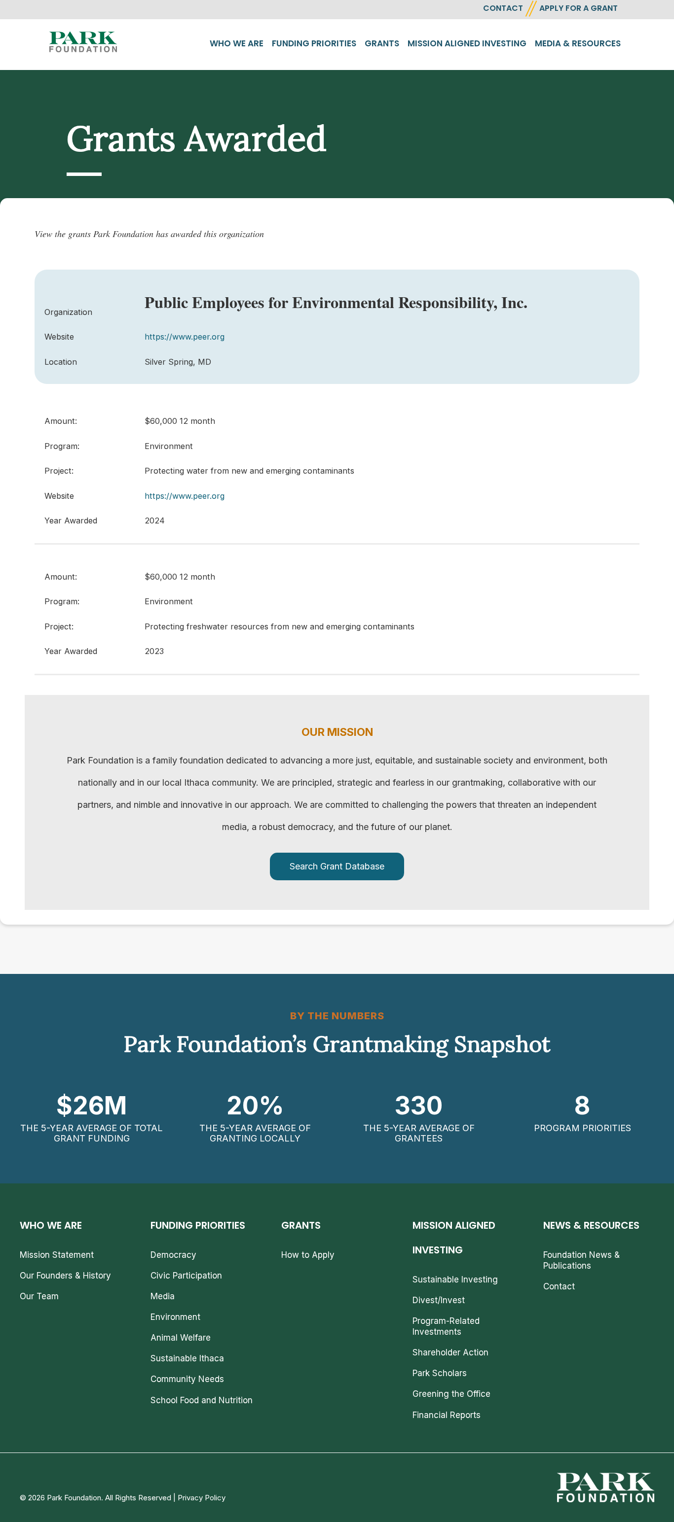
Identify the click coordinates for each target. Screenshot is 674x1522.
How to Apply (308, 1255)
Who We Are (236, 43)
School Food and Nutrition (201, 1400)
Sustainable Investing (455, 1279)
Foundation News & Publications (581, 1260)
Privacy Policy (201, 1497)
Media (162, 1296)
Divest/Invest (438, 1300)
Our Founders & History (65, 1275)
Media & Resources (578, 43)
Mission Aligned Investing (467, 43)
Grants (382, 43)
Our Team (39, 1296)
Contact (559, 1286)
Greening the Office (451, 1394)
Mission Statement (57, 1255)
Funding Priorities (314, 43)
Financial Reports (446, 1415)
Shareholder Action (450, 1352)
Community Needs (187, 1379)
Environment (175, 1317)
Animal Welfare (180, 1338)
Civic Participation (186, 1275)
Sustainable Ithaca (187, 1358)
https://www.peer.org (185, 337)
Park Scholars (439, 1373)
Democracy (173, 1255)
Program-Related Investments (446, 1326)
